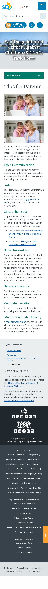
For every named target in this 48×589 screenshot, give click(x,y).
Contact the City (34, 571)
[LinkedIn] (34, 416)
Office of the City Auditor (24, 518)
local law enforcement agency (19, 400)
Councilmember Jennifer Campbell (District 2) (24, 459)
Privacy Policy (22, 568)
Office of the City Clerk (24, 522)
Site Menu (15, 75)
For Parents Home (14, 350)
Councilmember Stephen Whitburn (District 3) (24, 464)
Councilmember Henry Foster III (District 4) (24, 469)
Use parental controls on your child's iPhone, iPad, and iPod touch (25, 234)
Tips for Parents (13, 364)
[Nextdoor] (30, 416)
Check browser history (15, 321)
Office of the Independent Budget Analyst (24, 527)
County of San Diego (24, 543)
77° (24, 7)
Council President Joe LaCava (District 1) (24, 454)
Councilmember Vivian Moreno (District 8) (24, 488)
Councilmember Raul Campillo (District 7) (24, 483)
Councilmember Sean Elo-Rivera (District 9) (24, 492)
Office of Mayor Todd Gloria (24, 503)
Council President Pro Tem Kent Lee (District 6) (24, 478)
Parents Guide (13, 355)
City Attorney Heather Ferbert (24, 508)
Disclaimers (8, 568)
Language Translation (15, 571)
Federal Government (24, 552)
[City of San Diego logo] (7, 6)
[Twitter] (17, 416)
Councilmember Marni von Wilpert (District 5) (24, 473)
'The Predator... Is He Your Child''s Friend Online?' (23, 360)
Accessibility (36, 568)
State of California (24, 547)
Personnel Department (24, 532)
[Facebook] (13, 416)
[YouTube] (21, 416)
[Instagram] (26, 416)
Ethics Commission (24, 513)
